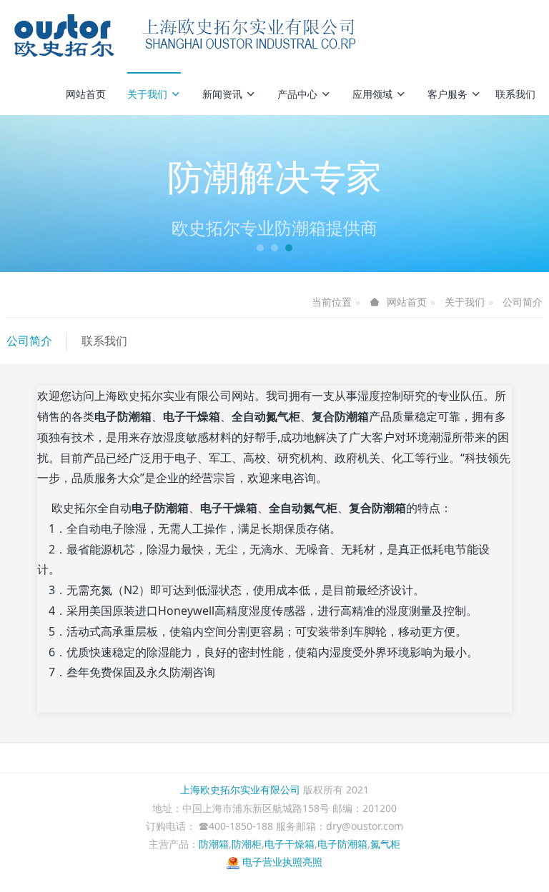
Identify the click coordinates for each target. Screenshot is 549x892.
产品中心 (297, 94)
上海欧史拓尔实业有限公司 (240, 789)
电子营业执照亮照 (280, 861)
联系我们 (515, 94)
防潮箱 (214, 844)
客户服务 (447, 94)
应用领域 (372, 94)
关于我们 (147, 94)
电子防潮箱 (342, 844)
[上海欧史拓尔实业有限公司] (185, 36)
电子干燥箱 (289, 844)
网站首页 (86, 94)
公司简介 (523, 302)
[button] (41, 193)
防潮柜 (247, 844)
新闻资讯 (222, 94)
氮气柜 (385, 844)
